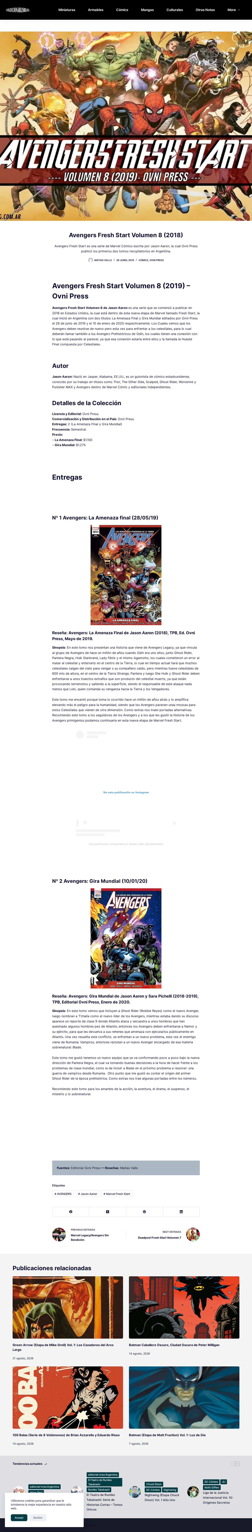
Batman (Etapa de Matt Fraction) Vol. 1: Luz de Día (167, 1435)
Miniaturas (66, 10)
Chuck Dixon (154, 1484)
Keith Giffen (212, 1487)
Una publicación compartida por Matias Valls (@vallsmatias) (126, 844)
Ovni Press (157, 260)
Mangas (147, 10)
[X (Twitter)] (107, 1212)
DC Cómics (153, 1489)
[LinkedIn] (181, 1212)
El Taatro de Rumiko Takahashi (100, 1482)
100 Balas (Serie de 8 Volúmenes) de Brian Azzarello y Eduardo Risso (66, 1435)
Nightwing (170, 1489)
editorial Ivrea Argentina (44, 1486)
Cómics (122, 10)
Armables (95, 10)
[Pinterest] (144, 1212)
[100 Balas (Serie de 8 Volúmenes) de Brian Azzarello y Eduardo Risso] (68, 1397)
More (232, 10)
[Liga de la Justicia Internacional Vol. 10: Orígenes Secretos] (193, 1492)
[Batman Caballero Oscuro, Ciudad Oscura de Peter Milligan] (184, 1307)
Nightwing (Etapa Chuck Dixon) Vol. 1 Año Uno (162, 1497)
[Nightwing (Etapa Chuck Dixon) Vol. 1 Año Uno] (135, 1492)
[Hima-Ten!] (18, 1492)
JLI (223, 1481)
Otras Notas (205, 10)
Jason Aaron (87, 1193)
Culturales (175, 10)
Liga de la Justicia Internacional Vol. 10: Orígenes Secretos (218, 1497)
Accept (19, 1517)
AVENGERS (63, 1193)
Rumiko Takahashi (99, 1489)
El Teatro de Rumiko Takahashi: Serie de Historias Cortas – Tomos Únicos (104, 1502)
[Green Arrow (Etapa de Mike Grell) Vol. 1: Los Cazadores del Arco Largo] (68, 1307)
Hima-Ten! (36, 1492)
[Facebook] (70, 1212)
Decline (37, 1517)
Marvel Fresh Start (117, 1193)
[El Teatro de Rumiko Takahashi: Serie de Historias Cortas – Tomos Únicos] (77, 1492)
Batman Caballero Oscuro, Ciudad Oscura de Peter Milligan (174, 1345)
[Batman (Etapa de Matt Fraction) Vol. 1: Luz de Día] (184, 1397)
